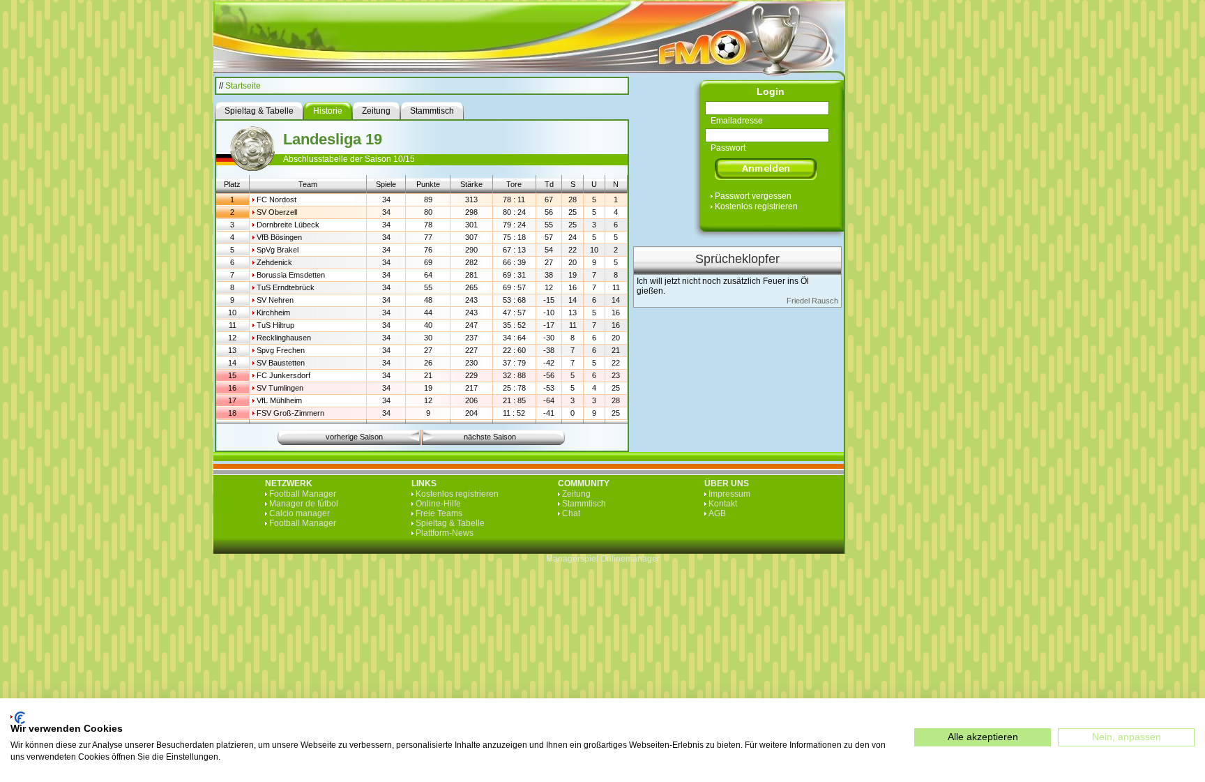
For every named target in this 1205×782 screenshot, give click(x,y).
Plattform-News (444, 533)
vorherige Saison (354, 437)
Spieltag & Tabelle (450, 523)
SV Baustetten (281, 363)
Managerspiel (572, 559)
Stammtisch (584, 504)
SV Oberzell (277, 212)
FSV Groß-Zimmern (290, 413)
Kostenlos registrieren (756, 206)
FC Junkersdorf (283, 375)
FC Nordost (276, 199)
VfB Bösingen (279, 237)
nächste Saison (490, 437)
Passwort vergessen (753, 196)
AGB (717, 513)
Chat (571, 513)
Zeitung (576, 494)
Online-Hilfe (438, 504)
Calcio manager (299, 513)
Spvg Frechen (281, 350)
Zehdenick (274, 262)
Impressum (729, 494)
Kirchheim (273, 312)
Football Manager (302, 494)
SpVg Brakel (277, 250)
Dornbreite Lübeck (288, 224)
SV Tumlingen (280, 388)
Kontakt (722, 504)
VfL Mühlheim (279, 400)
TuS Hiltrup (275, 325)
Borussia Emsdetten (291, 275)
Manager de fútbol (303, 504)
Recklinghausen (284, 337)
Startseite (243, 86)
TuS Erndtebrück (285, 287)
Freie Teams (439, 513)
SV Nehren (275, 300)
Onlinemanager (630, 559)
